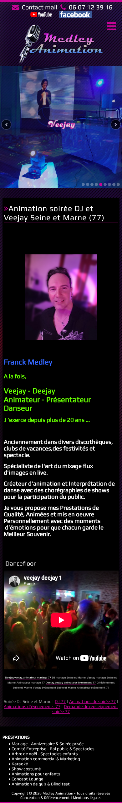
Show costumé (26, 768)
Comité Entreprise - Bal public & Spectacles (53, 748)
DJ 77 (60, 701)
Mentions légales (87, 797)
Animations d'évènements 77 (32, 706)
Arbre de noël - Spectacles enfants (45, 753)
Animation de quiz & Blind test (41, 783)
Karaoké (20, 763)
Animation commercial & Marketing (46, 758)
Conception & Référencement (45, 797)
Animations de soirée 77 (92, 701)
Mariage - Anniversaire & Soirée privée (48, 743)
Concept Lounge (27, 778)
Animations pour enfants (36, 773)
